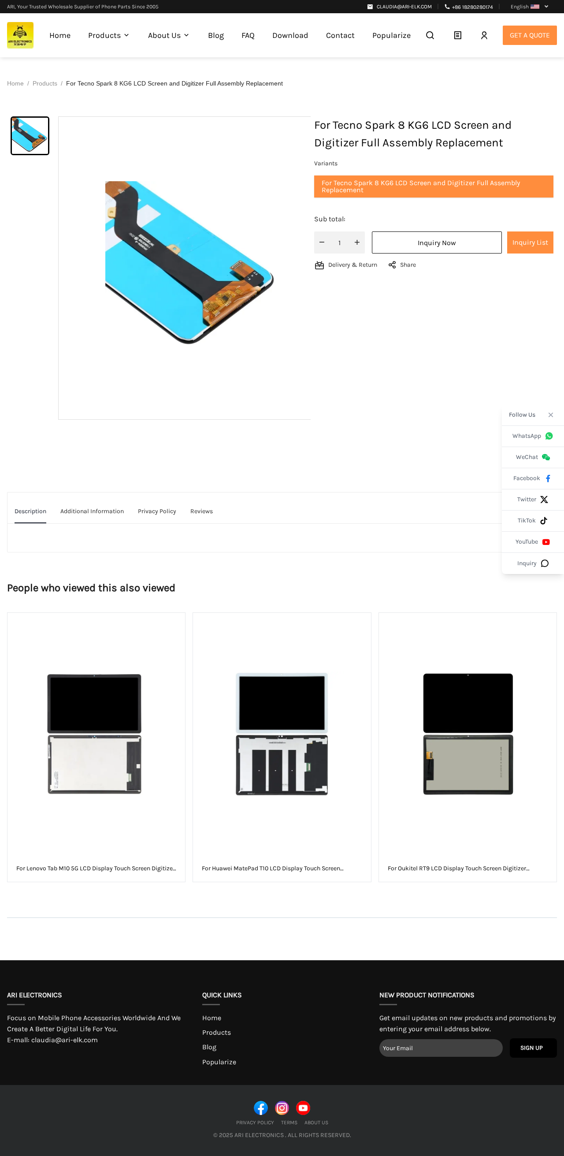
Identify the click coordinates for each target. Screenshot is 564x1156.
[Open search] (430, 35)
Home (211, 1018)
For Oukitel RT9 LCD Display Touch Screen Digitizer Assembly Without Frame (457, 869)
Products (216, 1032)
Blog (209, 1047)
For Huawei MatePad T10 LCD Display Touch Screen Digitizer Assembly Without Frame (271, 869)
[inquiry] (457, 35)
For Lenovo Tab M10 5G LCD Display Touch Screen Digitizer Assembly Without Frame (95, 869)
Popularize (219, 1062)
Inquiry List (530, 242)
